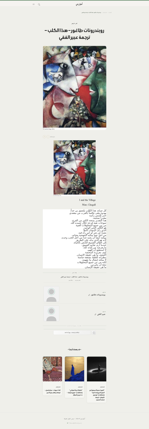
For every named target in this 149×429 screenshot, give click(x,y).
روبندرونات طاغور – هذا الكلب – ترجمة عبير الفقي (74, 277)
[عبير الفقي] (51, 313)
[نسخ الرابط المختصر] (94, 333)
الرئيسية (110, 12)
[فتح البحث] (39, 4)
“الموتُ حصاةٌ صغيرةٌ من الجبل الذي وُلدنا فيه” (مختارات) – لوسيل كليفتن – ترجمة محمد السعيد (97, 395)
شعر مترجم (105, 12)
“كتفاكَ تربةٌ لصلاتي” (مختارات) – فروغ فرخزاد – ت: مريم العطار (74, 392)
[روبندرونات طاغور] (51, 294)
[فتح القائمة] (34, 4)
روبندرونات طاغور (98, 295)
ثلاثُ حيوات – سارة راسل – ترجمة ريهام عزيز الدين (52, 391)
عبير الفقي (101, 314)
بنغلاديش (71, 280)
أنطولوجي (79, 4)
